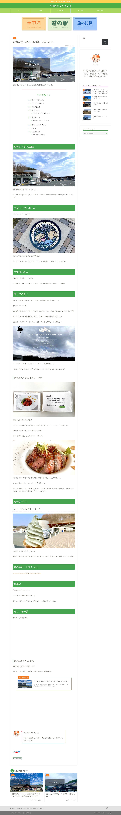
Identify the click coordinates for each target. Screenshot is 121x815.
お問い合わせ (101, 10)
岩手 (15, 38)
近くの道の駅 (36, 132)
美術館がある (36, 107)
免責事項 (27, 812)
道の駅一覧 (60, 10)
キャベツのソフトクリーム (41, 120)
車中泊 (40, 10)
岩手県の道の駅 (17, 758)
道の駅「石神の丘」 (38, 100)
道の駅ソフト (36, 117)
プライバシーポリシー (16, 812)
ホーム (20, 10)
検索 (84, 38)
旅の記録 (80, 10)
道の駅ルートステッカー (39, 125)
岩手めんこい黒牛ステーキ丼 (41, 113)
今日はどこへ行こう (61, 5)
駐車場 (34, 128)
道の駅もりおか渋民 (39, 134)
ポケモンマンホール (38, 103)
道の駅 (18, 808)
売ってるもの (36, 110)
